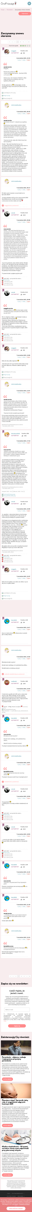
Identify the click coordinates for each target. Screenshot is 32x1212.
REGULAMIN (20, 1196)
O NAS (8, 1193)
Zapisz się (17, 1026)
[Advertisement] (16, 24)
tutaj (5, 1021)
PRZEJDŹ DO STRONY (16, 1208)
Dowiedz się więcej (24, 1204)
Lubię (23, 60)
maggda (13, 51)
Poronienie (10, 10)
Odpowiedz (25, 13)
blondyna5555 (15, 433)
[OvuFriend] (8, 5)
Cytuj (19, 60)
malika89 (14, 681)
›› (28, 41)
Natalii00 (14, 620)
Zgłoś (28, 60)
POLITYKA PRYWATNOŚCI (17, 1193)
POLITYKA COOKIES (11, 1196)
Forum (2, 10)
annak (13, 213)
